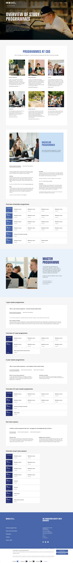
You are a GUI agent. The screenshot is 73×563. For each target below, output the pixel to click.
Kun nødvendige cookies (62, 553)
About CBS (9, 540)
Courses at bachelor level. (29, 184)
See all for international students (53, 114)
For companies (45, 537)
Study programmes (11, 527)
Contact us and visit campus (47, 533)
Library (8, 537)
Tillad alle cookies (62, 550)
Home (7, 5)
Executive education (11, 531)
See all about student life (13, 116)
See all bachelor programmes (13, 86)
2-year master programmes (47, 282)
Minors (25, 194)
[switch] (26, 561)
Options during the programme (15, 166)
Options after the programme (28, 166)
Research (8, 534)
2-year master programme (14, 369)
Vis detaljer (45, 561)
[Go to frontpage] (11, 3)
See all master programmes (32, 87)
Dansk (56, 2)
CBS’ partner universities (48, 181)
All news (44, 536)
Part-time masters (45, 283)
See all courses (50, 87)
